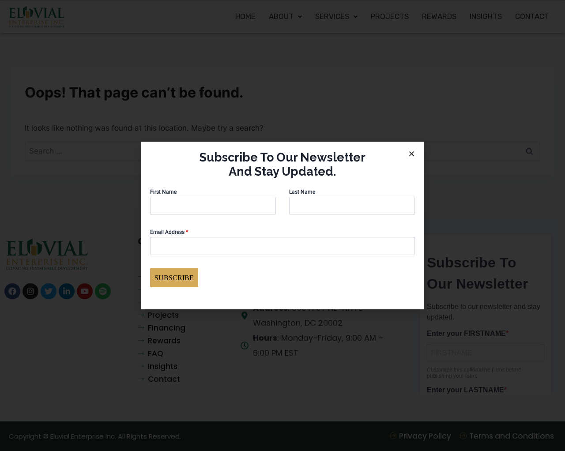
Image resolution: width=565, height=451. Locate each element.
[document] (282, 225)
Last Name (302, 192)
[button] (411, 153)
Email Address (169, 232)
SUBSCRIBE (174, 278)
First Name (163, 192)
